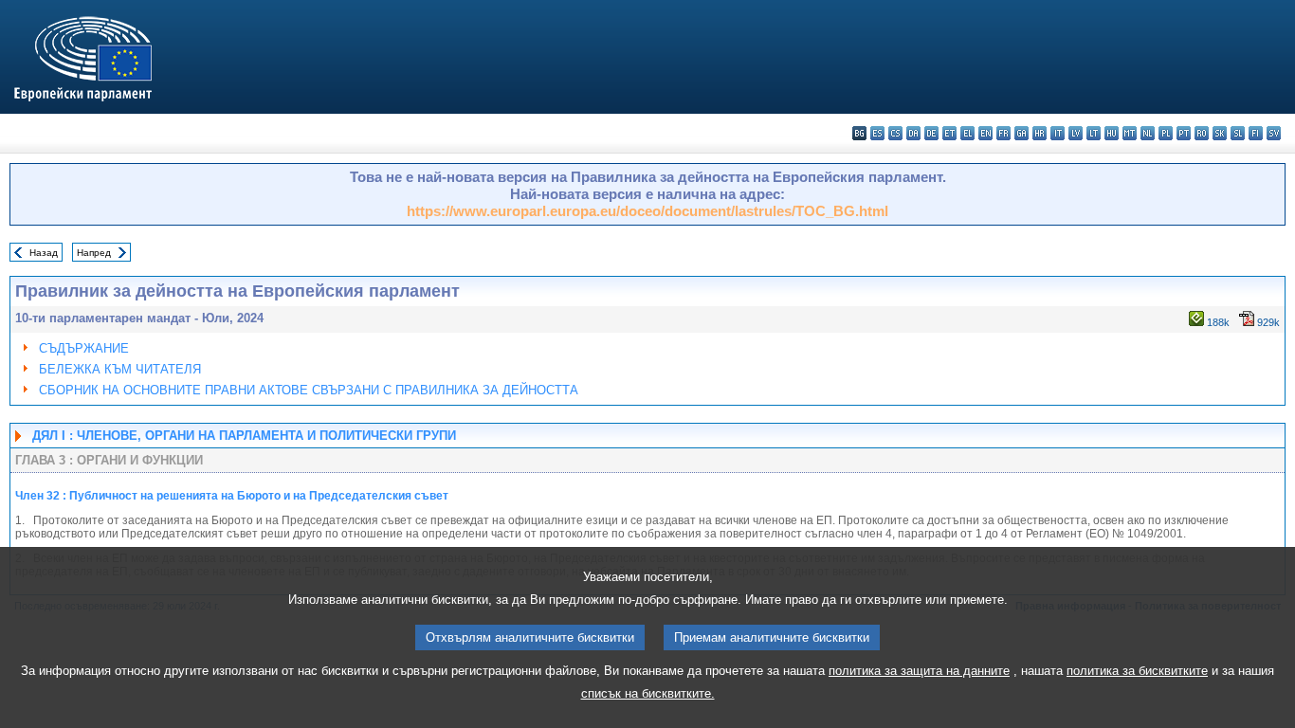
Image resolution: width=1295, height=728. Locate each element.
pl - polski (1165, 133)
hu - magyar (1111, 133)
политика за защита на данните (919, 671)
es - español (877, 133)
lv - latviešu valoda (1075, 133)
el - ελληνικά (967, 133)
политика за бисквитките (1137, 671)
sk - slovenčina (1220, 133)
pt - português (1183, 133)
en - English (985, 133)
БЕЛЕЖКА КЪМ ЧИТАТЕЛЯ (120, 369)
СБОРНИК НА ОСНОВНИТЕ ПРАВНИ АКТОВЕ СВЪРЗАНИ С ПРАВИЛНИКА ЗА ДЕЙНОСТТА (308, 390)
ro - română (1202, 133)
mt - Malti (1129, 133)
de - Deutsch (931, 133)
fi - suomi (1256, 133)
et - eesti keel (949, 133)
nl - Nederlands (1147, 133)
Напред (94, 252)
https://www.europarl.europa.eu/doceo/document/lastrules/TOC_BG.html (647, 211)
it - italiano (1057, 133)
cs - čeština (895, 133)
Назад (43, 252)
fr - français (1003, 133)
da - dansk (913, 133)
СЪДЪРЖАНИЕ (84, 348)
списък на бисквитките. (648, 693)
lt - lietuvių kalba (1093, 133)
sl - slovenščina (1238, 133)
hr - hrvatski (1039, 133)
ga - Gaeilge (1021, 133)
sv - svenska (1274, 133)
